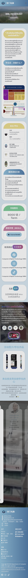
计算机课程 (20, 532)
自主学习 (4, 554)
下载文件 (4, 540)
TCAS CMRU (20, 534)
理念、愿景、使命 (7, 534)
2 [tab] (11, 506)
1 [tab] (9, 506)
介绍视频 (5, 536)
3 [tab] (14, 506)
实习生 (4, 550)
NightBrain (20, 568)
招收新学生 (19, 536)
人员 (3, 538)
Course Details (15, 235)
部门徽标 (5, 542)
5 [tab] (18, 506)
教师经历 (5, 552)
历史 (3, 532)
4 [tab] (16, 506)
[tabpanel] (14, 428)
